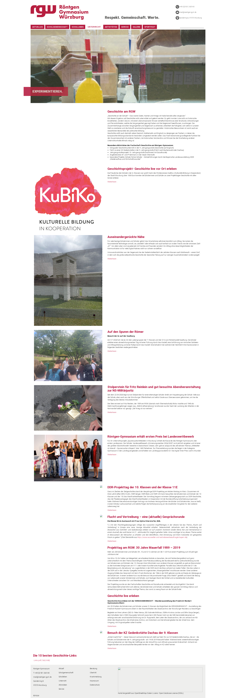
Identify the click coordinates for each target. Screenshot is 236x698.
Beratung (93, 668)
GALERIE (136, 27)
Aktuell (61, 668)
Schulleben (63, 677)
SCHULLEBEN (78, 27)
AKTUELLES (37, 27)
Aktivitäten (63, 685)
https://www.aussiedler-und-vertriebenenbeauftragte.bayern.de (162, 537)
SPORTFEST (149, 27)
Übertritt (93, 673)
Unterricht (62, 681)
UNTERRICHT (94, 27)
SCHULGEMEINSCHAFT (57, 27)
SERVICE (125, 27)
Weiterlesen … (112, 182)
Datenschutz (95, 685)
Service (61, 689)
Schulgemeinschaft (66, 673)
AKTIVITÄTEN (111, 27)
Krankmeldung (95, 677)
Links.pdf (42, 660)
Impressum (94, 681)
